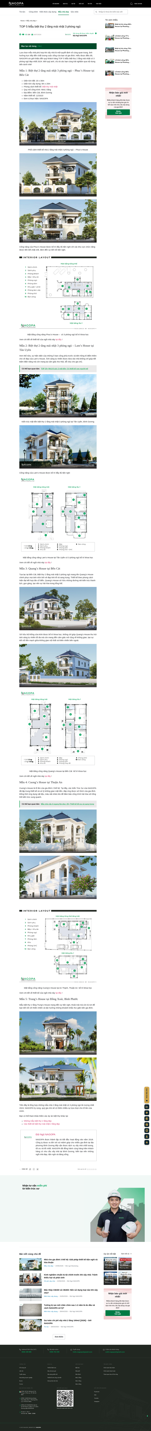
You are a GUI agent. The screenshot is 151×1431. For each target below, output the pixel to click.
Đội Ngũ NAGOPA (45, 1134)
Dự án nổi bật (110, 1254)
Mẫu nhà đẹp (63, 12)
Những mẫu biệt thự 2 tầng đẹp (38, 1121)
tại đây (58, 339)
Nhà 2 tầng (78, 1377)
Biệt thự (78, 1367)
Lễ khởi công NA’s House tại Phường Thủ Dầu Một (122, 73)
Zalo (95, 1394)
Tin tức (90, 3)
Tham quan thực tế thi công (111, 1374)
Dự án (73, 3)
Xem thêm (59, 1337)
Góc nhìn (74, 12)
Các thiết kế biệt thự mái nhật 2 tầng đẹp (42, 1124)
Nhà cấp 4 (78, 1374)
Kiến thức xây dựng (48, 12)
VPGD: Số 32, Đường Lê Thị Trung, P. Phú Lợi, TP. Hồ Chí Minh (28, 1393)
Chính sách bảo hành (109, 1367)
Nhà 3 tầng (78, 1380)
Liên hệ (21, 1371)
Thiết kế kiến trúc (51, 1367)
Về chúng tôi (22, 1367)
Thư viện (98, 3)
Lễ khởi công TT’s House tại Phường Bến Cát (122, 37)
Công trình (33, 12)
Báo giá (81, 3)
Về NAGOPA (56, 3)
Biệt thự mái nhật (49, 87)
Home (22, 21)
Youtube (96, 1398)
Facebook (96, 1391)
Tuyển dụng (22, 1374)
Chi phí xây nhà (49, 1281)
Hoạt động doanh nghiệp (25, 1377)
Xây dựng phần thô (52, 1374)
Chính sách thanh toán (109, 1371)
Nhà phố (78, 1371)
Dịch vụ (65, 3)
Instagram (96, 1401)
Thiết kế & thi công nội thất (54, 1377)
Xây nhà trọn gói (51, 1371)
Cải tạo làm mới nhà (52, 1380)
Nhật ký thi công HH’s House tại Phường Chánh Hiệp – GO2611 (123, 25)
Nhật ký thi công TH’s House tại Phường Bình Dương (123, 50)
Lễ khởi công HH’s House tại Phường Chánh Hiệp (122, 61)
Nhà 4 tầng (78, 1384)
